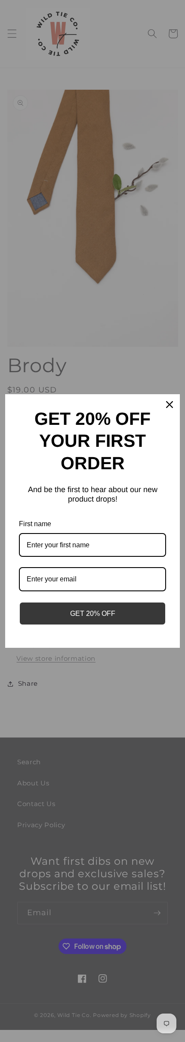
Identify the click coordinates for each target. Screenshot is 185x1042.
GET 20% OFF (92, 613)
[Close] (169, 404)
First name (35, 523)
